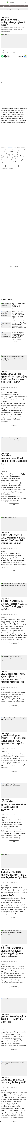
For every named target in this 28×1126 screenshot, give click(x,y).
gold (20, 166)
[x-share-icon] (5, 57)
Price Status (11, 168)
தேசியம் (9, 6)
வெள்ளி (23, 166)
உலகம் (15, 6)
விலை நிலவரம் (5, 168)
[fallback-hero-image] (6, 305)
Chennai (3, 166)
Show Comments (14, 266)
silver (12, 166)
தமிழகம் (3, 6)
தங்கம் (16, 166)
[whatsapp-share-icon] (2, 57)
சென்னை (9, 148)
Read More (14, 425)
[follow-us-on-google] (25, 56)
